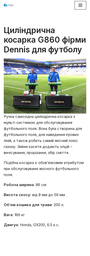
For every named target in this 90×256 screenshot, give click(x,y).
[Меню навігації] (80, 5)
